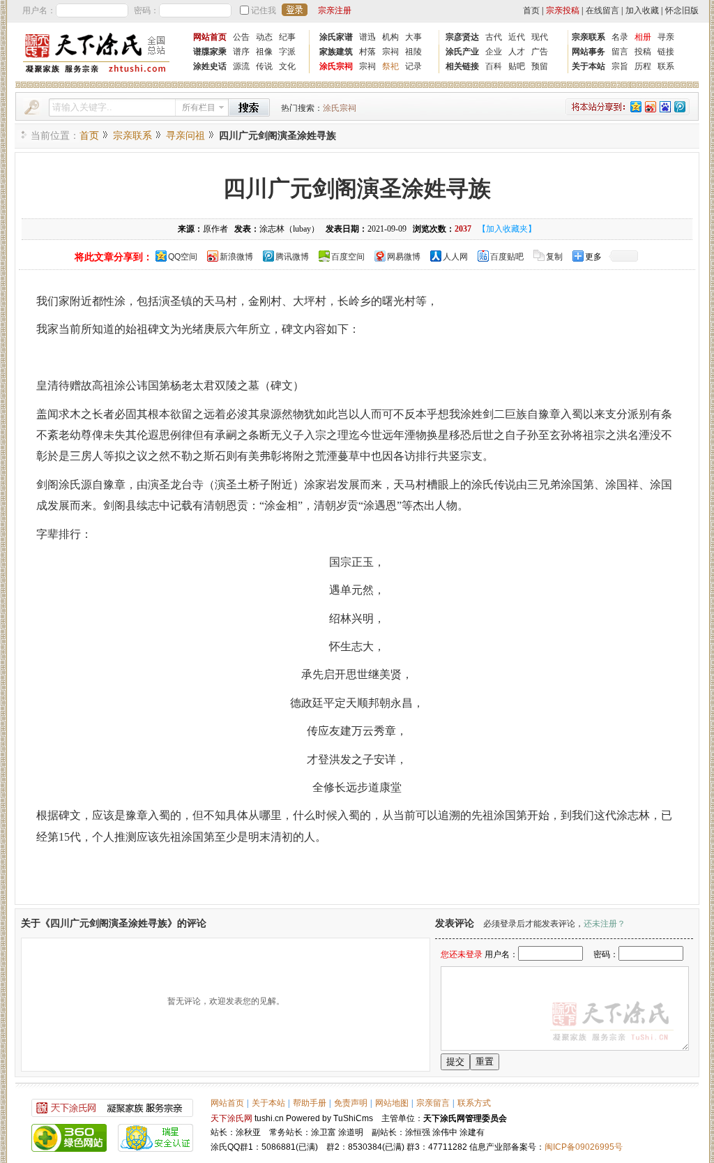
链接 (666, 52)
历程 (643, 66)
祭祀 (390, 66)
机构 (390, 37)
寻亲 (666, 37)
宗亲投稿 (562, 10)
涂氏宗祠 (336, 66)
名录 (620, 37)
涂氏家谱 (336, 37)
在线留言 (602, 10)
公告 (241, 37)
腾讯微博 (292, 257)
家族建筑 (336, 52)
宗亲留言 (433, 1103)
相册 (643, 37)
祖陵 (413, 52)
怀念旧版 (682, 10)
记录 (413, 66)
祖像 (264, 52)
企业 (493, 52)
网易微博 (403, 257)
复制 (554, 257)
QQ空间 (182, 257)
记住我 (263, 10)
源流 (241, 66)
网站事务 (588, 52)
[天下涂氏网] (95, 74)
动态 (264, 37)
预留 (539, 66)
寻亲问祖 (185, 135)
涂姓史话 (210, 66)
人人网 (455, 257)
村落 (367, 52)
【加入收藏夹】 (507, 229)
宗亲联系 (588, 37)
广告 (539, 52)
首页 (531, 10)
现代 (539, 37)
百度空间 (348, 257)
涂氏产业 (462, 52)
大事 (413, 37)
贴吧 (516, 66)
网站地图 (392, 1103)
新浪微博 (236, 257)
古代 (493, 37)
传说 (264, 66)
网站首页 (210, 37)
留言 (620, 52)
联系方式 (474, 1103)
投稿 (643, 52)
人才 (516, 52)
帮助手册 (309, 1103)
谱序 (241, 52)
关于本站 (588, 66)
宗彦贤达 (462, 37)
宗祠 (390, 52)
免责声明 (350, 1103)
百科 (493, 66)
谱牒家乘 (210, 52)
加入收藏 (642, 10)
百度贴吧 (507, 257)
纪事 (287, 37)
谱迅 (367, 37)
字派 (287, 52)
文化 (287, 66)
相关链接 (462, 66)
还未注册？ (604, 924)
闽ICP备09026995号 (584, 1147)
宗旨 (620, 66)
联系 (666, 66)
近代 (516, 37)
